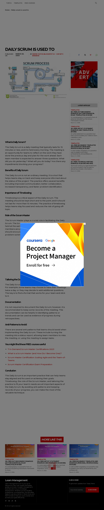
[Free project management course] (52, 286)
